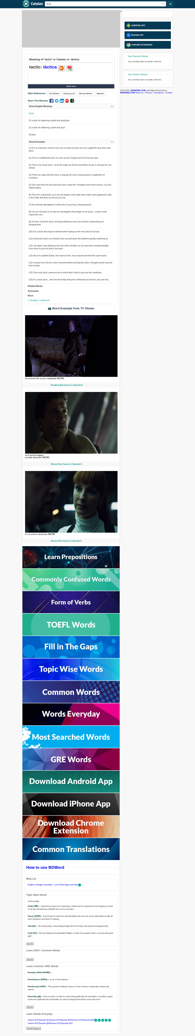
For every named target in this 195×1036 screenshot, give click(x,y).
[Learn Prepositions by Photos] (71, 567)
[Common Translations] (71, 859)
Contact (169, 92)
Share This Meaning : (38, 101)
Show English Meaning (71, 106)
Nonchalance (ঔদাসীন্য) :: (39, 979)
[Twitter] (57, 102)
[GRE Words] (71, 769)
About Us (139, 92)
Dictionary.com (69, 94)
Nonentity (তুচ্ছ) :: (36, 996)
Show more (71, 86)
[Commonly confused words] (71, 590)
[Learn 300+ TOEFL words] (71, 635)
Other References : (37, 93)
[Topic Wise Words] (71, 680)
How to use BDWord (45, 867)
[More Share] (72, 102)
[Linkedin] (62, 102)
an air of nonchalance (48, 979)
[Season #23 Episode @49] (103, 1021)
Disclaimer (158, 92)
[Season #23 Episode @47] (109, 1021)
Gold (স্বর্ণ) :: (33, 933)
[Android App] (71, 792)
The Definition (54, 94)
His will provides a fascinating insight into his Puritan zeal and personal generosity (68, 926)
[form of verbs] (71, 612)
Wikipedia (100, 94)
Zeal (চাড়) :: (33, 926)
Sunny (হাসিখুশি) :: (35, 916)
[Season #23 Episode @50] (99, 1021)
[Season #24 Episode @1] (96, 1021)
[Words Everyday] (71, 724)
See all (29, 944)
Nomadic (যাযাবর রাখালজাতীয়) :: (40, 972)
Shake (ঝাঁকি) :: (34, 906)
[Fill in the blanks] (71, 657)
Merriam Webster (85, 94)
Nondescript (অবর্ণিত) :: (38, 986)
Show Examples (71, 142)
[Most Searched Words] (71, 747)
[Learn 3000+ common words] (71, 702)
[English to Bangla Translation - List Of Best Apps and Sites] (79, 886)
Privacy (148, 92)
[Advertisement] (70, 28)
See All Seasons (33, 1028)
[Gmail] (67, 102)
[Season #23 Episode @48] (106, 1021)
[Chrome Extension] (71, 837)
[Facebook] (52, 102)
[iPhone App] (71, 814)
